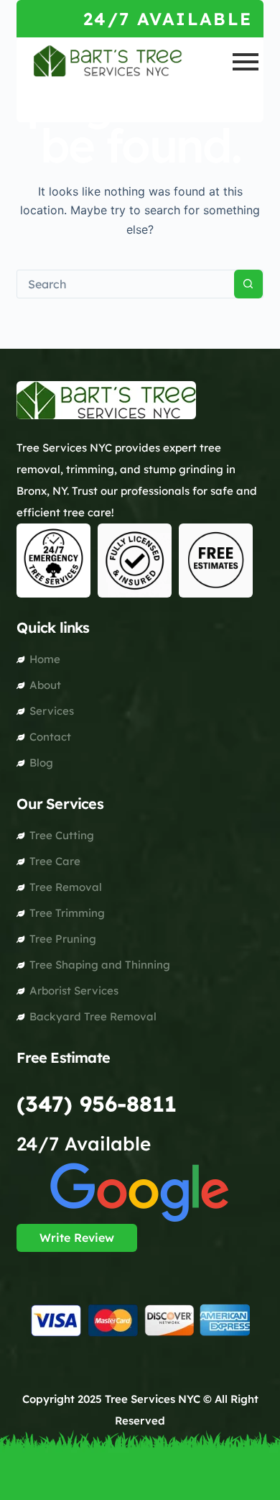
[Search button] (248, 284)
